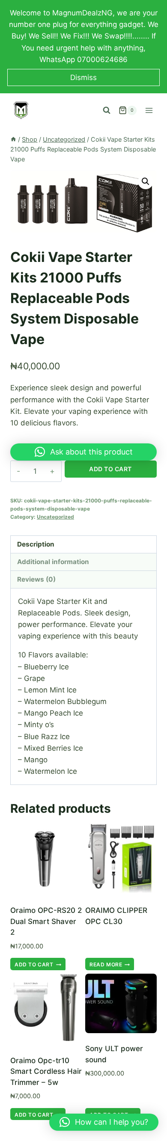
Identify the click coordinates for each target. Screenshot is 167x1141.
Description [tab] (35, 544)
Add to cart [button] (34, 964)
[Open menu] (149, 110)
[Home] (13, 139)
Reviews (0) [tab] (36, 579)
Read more (105, 964)
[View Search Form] (106, 110)
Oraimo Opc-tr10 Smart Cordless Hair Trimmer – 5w (46, 1071)
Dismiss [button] (83, 77)
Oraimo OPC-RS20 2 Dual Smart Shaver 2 (46, 921)
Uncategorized (55, 517)
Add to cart (110, 468)
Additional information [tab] (53, 562)
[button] (145, 181)
